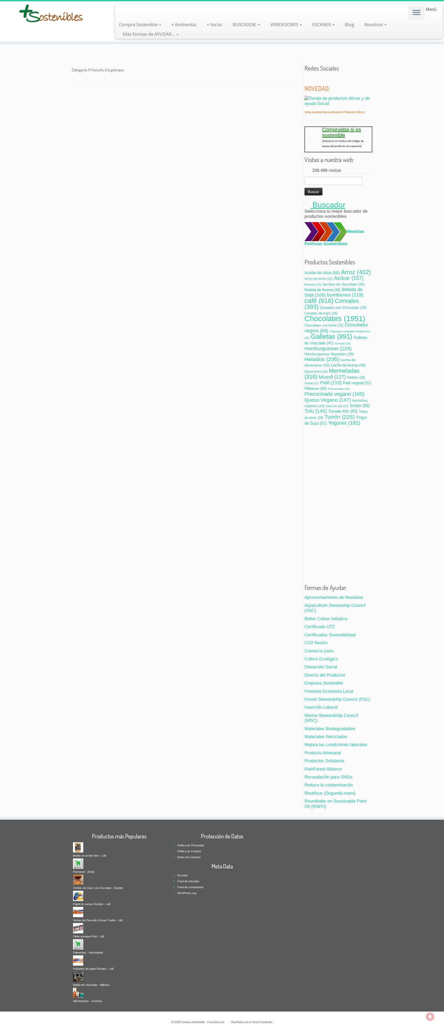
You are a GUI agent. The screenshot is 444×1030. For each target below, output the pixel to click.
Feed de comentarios (190, 887)
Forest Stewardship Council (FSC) (337, 699)
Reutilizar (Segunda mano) (330, 793)
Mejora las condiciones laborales (335, 744)
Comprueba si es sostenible (341, 132)
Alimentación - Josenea (87, 1001)
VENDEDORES (284, 24)
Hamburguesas (327, 348)
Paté (330, 382)
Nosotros (374, 24)
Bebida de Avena (322, 290)
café (319, 300)
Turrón (340, 417)
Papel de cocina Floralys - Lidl (91, 904)
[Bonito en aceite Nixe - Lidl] (78, 847)
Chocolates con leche (323, 325)
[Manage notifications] (430, 1017)
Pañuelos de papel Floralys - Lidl (93, 968)
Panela (311, 383)
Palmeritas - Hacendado (88, 952)
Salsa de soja (337, 406)
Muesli (332, 377)
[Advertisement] (338, 503)
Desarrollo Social (320, 667)
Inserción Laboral (321, 707)
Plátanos (315, 388)
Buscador (327, 205)
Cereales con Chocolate (343, 308)
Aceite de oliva (322, 272)
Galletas (331, 336)
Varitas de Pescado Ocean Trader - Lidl (97, 920)
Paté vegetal (357, 383)
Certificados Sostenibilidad (330, 634)
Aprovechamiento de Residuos (333, 597)
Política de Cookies (189, 851)
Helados (321, 359)
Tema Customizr (262, 1022)
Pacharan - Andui (83, 871)
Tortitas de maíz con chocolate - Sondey (98, 887)
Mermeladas (331, 374)
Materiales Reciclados (325, 736)
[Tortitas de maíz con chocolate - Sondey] (78, 879)
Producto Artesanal (322, 752)
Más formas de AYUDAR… (149, 34)
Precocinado (339, 388)
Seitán (360, 405)
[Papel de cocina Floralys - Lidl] (78, 895)
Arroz (356, 272)
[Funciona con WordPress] (227, 1021)
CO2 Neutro (315, 642)
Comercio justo (319, 651)
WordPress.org (186, 893)
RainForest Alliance (323, 769)
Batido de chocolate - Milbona (91, 984)
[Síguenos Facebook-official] (314, 78)
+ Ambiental (183, 24)
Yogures (344, 423)
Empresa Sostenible (323, 683)
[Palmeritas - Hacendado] (78, 944)
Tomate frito (342, 411)
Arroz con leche (318, 279)
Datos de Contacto (189, 857)
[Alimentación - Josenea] (78, 992)
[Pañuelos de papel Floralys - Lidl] (78, 960)
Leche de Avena (348, 365)
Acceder (182, 875)
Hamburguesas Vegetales (329, 354)
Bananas (312, 284)
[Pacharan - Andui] (78, 863)
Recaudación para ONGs (328, 777)
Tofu (315, 411)
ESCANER (322, 24)
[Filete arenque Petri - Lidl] (78, 927)
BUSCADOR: (245, 24)
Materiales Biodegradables (329, 728)
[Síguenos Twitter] (307, 78)
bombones (345, 295)
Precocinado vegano (334, 394)
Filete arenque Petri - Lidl (88, 936)
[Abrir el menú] (416, 13)
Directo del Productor (324, 675)
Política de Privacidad (190, 845)
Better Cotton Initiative (325, 618)
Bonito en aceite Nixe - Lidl (89, 855)
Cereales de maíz (320, 313)
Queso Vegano (327, 400)
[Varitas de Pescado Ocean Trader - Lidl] (78, 911)
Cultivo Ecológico (321, 659)
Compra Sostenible (139, 24)
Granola (343, 343)
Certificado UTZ (319, 626)
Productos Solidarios (324, 760)
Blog (349, 24)
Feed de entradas (188, 881)
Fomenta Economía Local (328, 691)
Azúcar (349, 278)
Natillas (356, 377)
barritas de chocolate (344, 284)
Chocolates (334, 318)
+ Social (214, 24)
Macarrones (316, 371)
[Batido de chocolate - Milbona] (78, 976)
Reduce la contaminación (328, 785)
